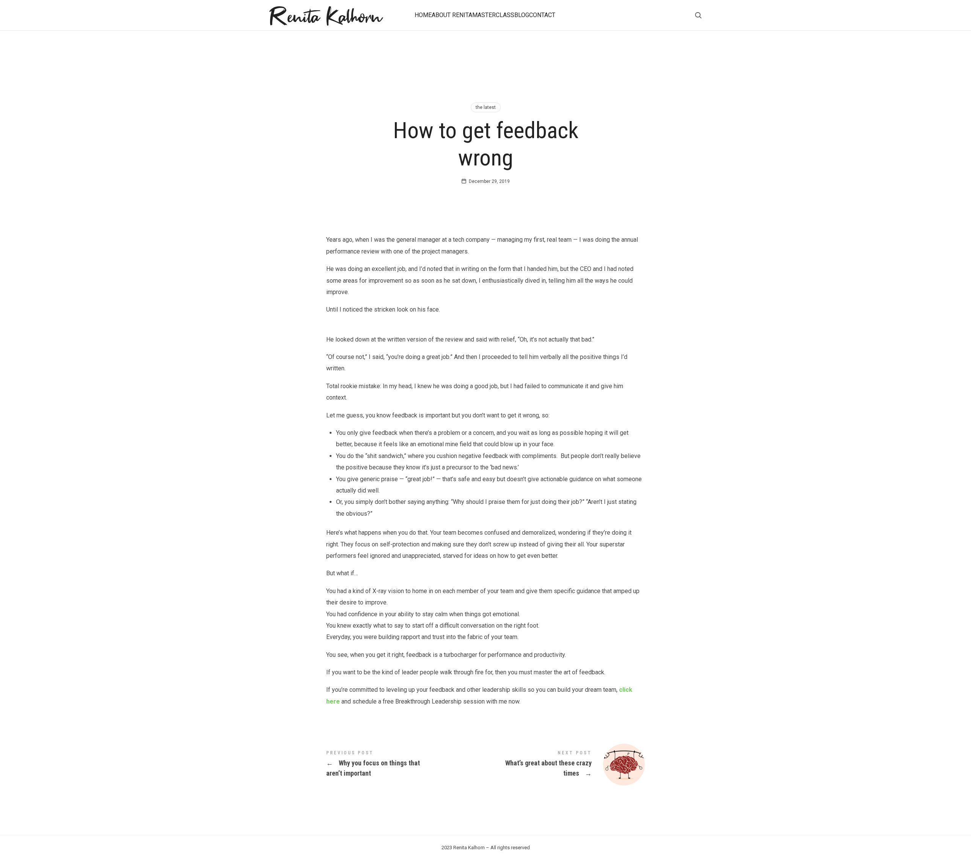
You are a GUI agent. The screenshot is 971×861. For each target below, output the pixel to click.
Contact (542, 15)
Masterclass (493, 15)
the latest (486, 107)
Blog (521, 15)
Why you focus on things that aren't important (406, 764)
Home (423, 15)
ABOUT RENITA (452, 15)
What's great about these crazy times (565, 765)
